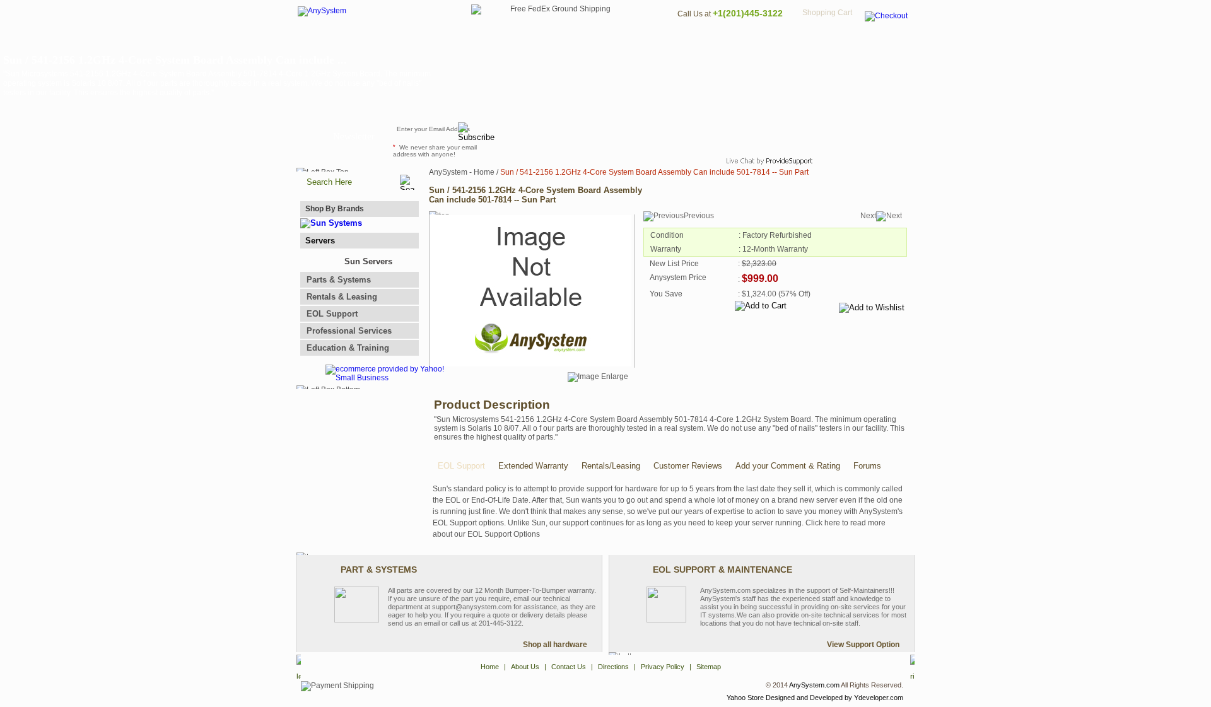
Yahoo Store (745, 697)
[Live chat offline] (763, 135)
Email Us (530, 135)
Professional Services (349, 331)
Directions (759, 41)
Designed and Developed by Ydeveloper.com (834, 697)
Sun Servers (368, 261)
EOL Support (332, 313)
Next (868, 215)
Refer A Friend (598, 135)
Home (589, 41)
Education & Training (348, 348)
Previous (699, 215)
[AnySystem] (322, 10)
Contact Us (698, 41)
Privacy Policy (826, 41)
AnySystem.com (814, 685)
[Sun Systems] (331, 223)
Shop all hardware (555, 644)
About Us (640, 41)
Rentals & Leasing (342, 296)
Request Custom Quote (852, 135)
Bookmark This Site (681, 135)
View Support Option (863, 644)
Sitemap (888, 41)
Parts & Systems (339, 279)
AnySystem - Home (461, 172)
